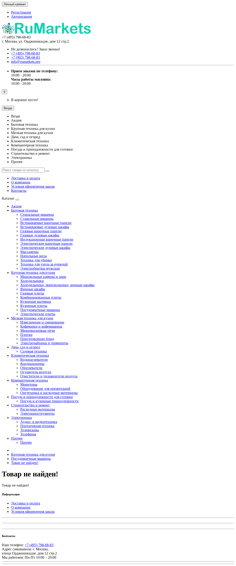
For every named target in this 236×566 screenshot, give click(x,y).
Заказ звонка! (35, 49)
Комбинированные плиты (40, 297)
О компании (20, 182)
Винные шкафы (32, 289)
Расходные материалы (37, 409)
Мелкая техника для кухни (32, 318)
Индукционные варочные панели (46, 239)
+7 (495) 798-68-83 (39, 545)
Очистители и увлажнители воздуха (48, 376)
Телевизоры (29, 430)
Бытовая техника (24, 210)
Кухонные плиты (33, 306)
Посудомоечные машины (40, 310)
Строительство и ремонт (30, 405)
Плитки (26, 335)
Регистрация (21, 12)
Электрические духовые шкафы (45, 248)
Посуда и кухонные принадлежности (49, 401)
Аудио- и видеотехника (38, 422)
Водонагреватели (34, 360)
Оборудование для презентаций (45, 389)
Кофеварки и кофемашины (41, 326)
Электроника (21, 418)
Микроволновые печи (37, 331)
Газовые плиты (32, 293)
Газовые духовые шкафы (39, 235)
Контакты (19, 191)
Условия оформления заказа (33, 186)
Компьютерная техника (29, 380)
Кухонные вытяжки (35, 301)
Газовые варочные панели (41, 231)
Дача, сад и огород (25, 347)
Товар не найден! (24, 463)
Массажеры (29, 252)
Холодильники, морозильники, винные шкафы (57, 285)
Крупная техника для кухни (33, 272)
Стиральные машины (37, 214)
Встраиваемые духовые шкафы (44, 227)
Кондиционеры (32, 364)
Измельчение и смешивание (42, 322)
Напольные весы (33, 256)
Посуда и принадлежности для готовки (42, 397)
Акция (16, 206)
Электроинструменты (37, 413)
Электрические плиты (37, 314)
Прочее (17, 438)
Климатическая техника (30, 355)
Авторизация (21, 16)
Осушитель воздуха (35, 372)
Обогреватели (31, 368)
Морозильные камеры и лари (43, 277)
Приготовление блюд (37, 339)
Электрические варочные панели (46, 243)
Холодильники (32, 281)
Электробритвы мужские (40, 268)
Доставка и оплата (25, 178)
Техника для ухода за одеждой (44, 264)
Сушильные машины (36, 219)
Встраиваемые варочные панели (45, 223)
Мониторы (28, 384)
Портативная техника (37, 426)
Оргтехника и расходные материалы (49, 393)
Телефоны (28, 434)
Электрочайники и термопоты (44, 343)
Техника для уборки (36, 260)
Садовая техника (33, 351)
